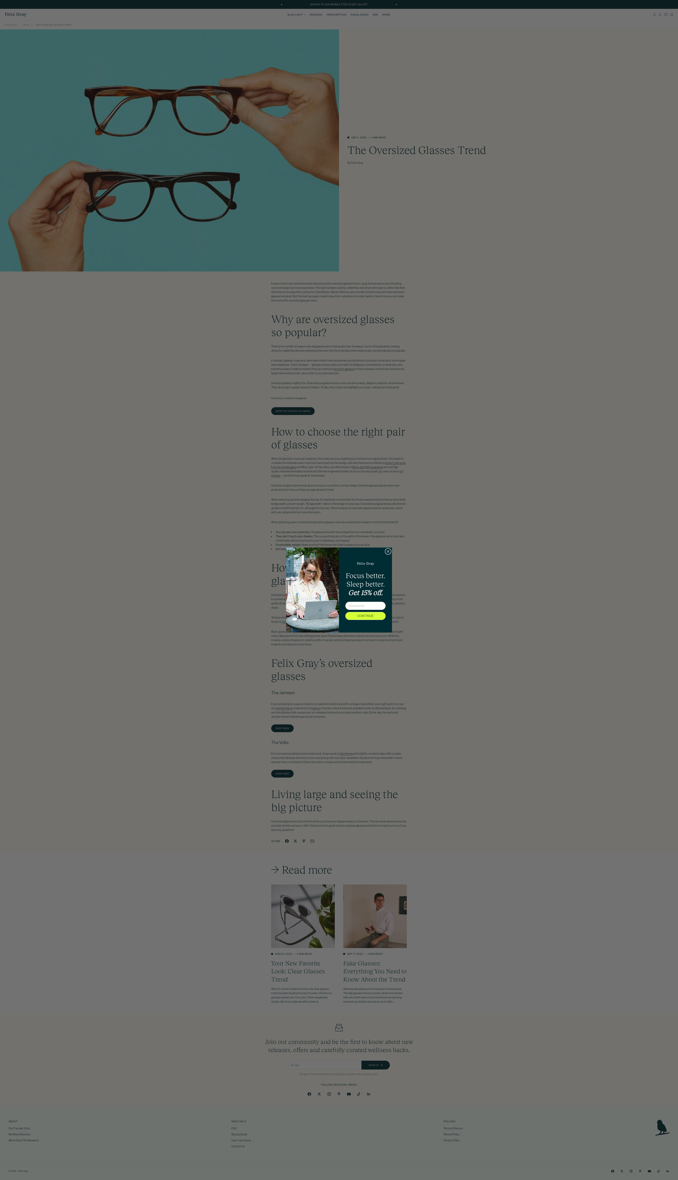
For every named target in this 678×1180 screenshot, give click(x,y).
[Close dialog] (388, 551)
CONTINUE (365, 616)
